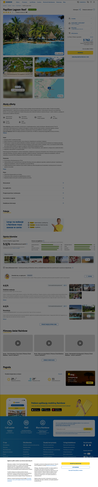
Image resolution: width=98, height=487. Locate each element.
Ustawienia (78, 467)
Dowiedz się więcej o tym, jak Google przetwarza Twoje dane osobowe (19, 480)
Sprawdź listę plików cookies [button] (75, 470)
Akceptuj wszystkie (76, 464)
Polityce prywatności (51, 465)
